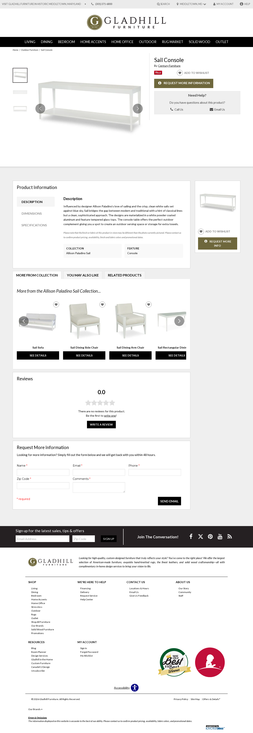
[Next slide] (179, 321)
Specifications (34, 225)
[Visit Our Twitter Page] (200, 536)
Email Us (219, 109)
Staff (180, 595)
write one (110, 415)
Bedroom (66, 42)
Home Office (122, 42)
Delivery (84, 591)
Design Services (39, 655)
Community (184, 591)
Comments (81, 479)
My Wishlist (86, 655)
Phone (134, 465)
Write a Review (101, 424)
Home (15, 49)
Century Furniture (169, 65)
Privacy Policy (181, 699)
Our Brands (37, 625)
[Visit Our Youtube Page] (220, 536)
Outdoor (147, 42)
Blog (33, 648)
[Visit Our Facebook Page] (191, 536)
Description (32, 202)
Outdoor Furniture (29, 49)
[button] (138, 109)
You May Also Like (83, 275)
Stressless (36, 606)
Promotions (37, 633)
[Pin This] (158, 73)
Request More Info (220, 243)
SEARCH (165, 3)
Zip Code (24, 479)
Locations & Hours (139, 588)
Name (22, 465)
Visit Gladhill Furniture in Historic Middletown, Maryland (41, 4)
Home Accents (93, 42)
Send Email (169, 501)
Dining (47, 42)
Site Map (195, 699)
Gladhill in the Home (42, 659)
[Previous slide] (24, 321)
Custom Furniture (40, 663)
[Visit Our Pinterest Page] (210, 536)
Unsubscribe (38, 670)
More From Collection (37, 275)
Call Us (178, 109)
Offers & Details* (211, 699)
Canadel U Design (40, 666)
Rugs (33, 614)
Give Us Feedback (138, 595)
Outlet (222, 42)
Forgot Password (89, 651)
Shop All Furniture (40, 621)
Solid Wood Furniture (42, 629)
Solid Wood (199, 42)
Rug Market (172, 42)
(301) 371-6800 (103, 4)
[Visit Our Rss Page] (230, 536)
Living (30, 42)
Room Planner (38, 651)
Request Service (88, 595)
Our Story (183, 588)
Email (77, 465)
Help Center (86, 599)
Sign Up (108, 538)
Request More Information (187, 83)
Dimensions (32, 213)
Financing (85, 588)
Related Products (125, 275)
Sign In (83, 648)
